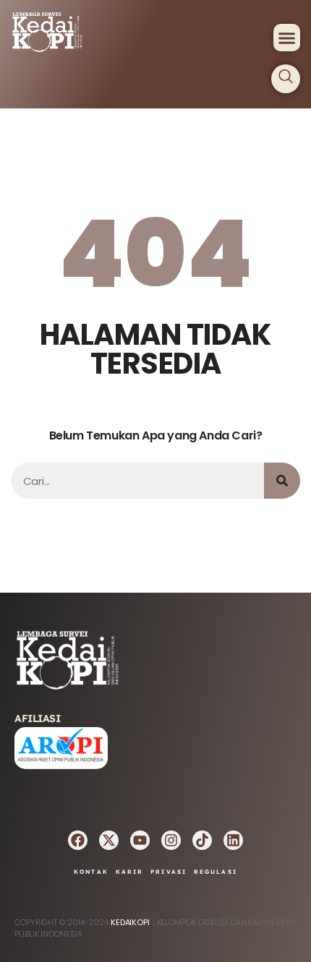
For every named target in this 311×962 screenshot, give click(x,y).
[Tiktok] (202, 840)
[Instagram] (171, 840)
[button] (287, 37)
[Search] (282, 481)
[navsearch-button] (285, 78)
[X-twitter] (109, 840)
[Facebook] (78, 840)
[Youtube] (140, 840)
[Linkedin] (233, 840)
